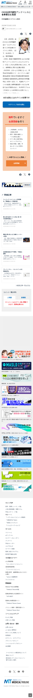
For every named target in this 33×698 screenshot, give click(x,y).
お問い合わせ (9, 627)
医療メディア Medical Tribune (8, 6)
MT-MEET (10, 596)
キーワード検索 (10, 549)
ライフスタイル (10, 579)
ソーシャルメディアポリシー (14, 643)
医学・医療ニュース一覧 (24, 6)
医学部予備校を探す (11, 554)
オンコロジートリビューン (15, 564)
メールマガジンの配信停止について (16, 652)
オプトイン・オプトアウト (13, 638)
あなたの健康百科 (12, 577)
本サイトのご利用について (13, 632)
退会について (10, 655)
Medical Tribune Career (14, 603)
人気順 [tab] (9, 297)
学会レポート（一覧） (12, 512)
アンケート (9, 540)
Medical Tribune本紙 (13, 589)
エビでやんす (9, 546)
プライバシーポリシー (12, 640)
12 (5, 28)
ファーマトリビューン (13, 569)
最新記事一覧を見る (23, 285)
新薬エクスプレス (12, 522)
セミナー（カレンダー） (13, 538)
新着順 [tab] (23, 297)
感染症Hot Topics (12, 520)
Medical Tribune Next (13, 610)
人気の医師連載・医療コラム (14, 509)
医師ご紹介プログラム (12, 551)
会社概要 (8, 646)
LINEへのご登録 (10, 620)
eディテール (9, 535)
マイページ (9, 532)
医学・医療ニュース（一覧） (14, 506)
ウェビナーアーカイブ (13, 525)
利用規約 (8, 635)
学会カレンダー (10, 543)
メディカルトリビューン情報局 (16, 517)
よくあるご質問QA (11, 630)
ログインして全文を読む (16, 104)
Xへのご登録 (9, 617)
